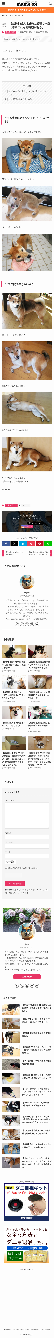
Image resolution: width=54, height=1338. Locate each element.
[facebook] (22, 624)
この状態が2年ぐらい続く (21, 99)
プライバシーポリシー (20, 1329)
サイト (7, 852)
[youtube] (37, 624)
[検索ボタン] (50, 3)
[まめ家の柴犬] (27, 3)
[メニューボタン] (3, 3)
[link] (17, 624)
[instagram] (32, 624)
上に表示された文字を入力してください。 (22, 868)
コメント (10, 800)
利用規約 (7, 1329)
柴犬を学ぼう (10, 32)
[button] (6, 543)
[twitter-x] (27, 624)
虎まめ (27, 593)
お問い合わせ (45, 1329)
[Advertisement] (27, 1298)
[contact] (37, 986)
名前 (8, 833)
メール (9, 842)
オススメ (26, 505)
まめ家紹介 (27, 977)
